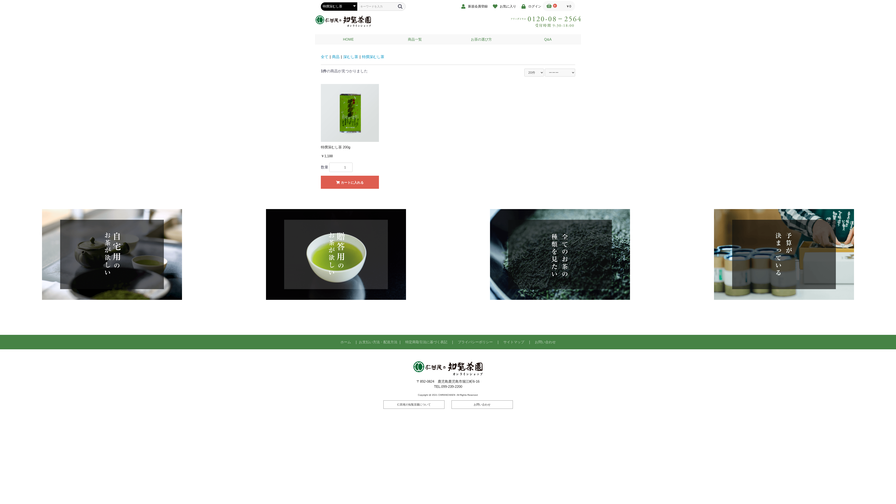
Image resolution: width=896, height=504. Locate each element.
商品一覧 (415, 39)
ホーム (345, 342)
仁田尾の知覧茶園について (414, 404)
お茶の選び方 (481, 39)
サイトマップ (513, 342)
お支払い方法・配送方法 (378, 342)
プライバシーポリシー (475, 342)
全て (324, 57)
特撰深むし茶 (373, 57)
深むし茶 (350, 57)
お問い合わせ (545, 342)
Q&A (548, 39)
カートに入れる (352, 182)
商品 (336, 57)
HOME (348, 39)
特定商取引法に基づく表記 (426, 342)
